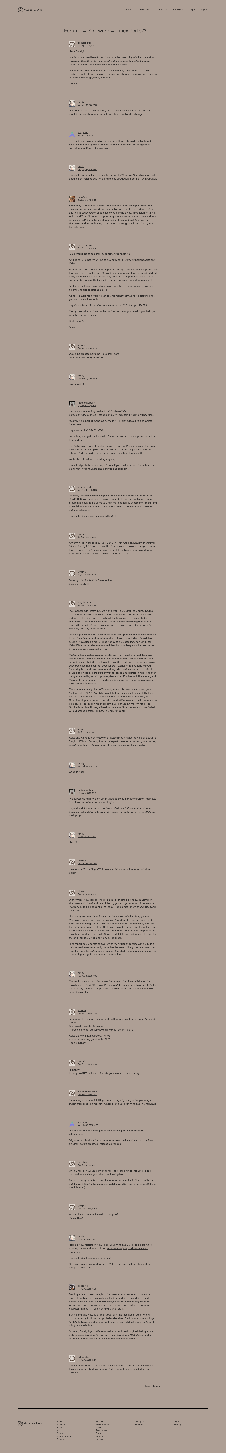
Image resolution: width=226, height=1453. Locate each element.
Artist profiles (102, 1425)
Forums (72, 30)
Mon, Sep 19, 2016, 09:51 (87, 170)
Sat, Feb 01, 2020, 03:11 (87, 732)
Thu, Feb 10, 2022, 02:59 (87, 1209)
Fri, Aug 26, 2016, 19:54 (86, 46)
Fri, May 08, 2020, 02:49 (87, 793)
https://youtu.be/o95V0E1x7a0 (86, 430)
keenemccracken (87, 1092)
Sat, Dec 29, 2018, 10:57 (87, 537)
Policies (99, 1439)
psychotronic (85, 245)
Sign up (204, 10)
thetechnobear (86, 403)
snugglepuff (85, 487)
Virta (59, 1431)
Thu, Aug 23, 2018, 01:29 (87, 348)
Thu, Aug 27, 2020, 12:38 (87, 1013)
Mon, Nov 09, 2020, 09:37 (88, 1125)
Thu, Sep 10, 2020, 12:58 (87, 1064)
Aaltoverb (61, 1425)
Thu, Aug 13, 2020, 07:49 (87, 976)
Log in (192, 10)
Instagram (139, 1422)
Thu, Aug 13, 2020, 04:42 (87, 894)
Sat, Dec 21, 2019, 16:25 (87, 605)
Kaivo (59, 1428)
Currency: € (177, 10)
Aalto (59, 1422)
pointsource (84, 43)
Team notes (101, 1431)
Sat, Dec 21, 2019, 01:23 (87, 575)
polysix (82, 534)
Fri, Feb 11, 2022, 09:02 (86, 1239)
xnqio (81, 729)
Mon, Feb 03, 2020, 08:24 (87, 766)
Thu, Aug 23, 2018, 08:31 (87, 379)
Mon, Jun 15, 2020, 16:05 (87, 864)
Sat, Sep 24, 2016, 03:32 (87, 200)
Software (98, 30)
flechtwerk (84, 1162)
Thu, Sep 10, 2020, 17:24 (87, 1095)
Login (176, 1422)
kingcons (83, 132)
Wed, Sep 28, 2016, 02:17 (87, 248)
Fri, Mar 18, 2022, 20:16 (87, 1360)
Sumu (60, 1434)
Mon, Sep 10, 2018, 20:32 (87, 490)
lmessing (83, 1286)
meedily (82, 197)
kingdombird (85, 602)
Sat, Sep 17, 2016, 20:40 (86, 136)
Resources (144, 10)
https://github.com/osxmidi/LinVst (102, 1184)
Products (126, 10)
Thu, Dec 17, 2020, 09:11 (87, 1165)
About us (163, 10)
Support (100, 1436)
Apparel (60, 1439)
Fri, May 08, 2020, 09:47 (87, 837)
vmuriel (82, 345)
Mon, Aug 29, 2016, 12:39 (87, 105)
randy (81, 102)
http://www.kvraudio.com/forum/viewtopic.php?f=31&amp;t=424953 (108, 305)
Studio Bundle (64, 1436)
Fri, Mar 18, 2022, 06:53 (87, 1289)
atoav (81, 891)
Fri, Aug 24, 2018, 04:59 (87, 406)
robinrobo (83, 1357)
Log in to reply (153, 1386)
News (98, 1428)
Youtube (139, 1425)
